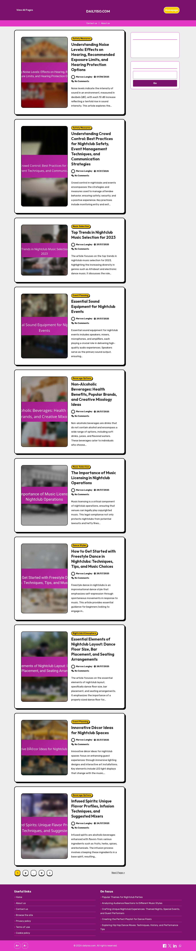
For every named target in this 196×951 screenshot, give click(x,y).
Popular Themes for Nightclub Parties (122, 897)
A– (25, 945)
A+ (17, 945)
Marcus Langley (84, 77)
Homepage (171, 10)
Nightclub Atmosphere (84, 633)
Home (19, 897)
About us (105, 23)
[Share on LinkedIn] (175, 945)
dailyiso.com (98, 11)
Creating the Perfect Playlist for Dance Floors (127, 919)
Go (155, 83)
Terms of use (23, 927)
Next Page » (118, 872)
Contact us (91, 23)
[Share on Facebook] (165, 945)
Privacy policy (23, 921)
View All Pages (25, 10)
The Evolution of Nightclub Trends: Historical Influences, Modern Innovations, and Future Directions (152, 48)
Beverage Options (82, 378)
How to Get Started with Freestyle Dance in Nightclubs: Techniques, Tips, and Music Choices (93, 559)
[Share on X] (170, 945)
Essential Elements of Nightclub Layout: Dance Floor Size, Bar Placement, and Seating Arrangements (93, 649)
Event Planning (80, 295)
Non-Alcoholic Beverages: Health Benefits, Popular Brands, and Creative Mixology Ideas (94, 394)
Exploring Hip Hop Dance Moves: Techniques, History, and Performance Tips (139, 927)
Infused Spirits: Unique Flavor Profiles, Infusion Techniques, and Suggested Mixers (92, 809)
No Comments (82, 81)
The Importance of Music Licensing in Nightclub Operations (93, 477)
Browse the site (24, 915)
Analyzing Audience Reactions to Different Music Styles (132, 903)
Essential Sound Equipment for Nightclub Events (93, 306)
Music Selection (81, 226)
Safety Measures (82, 38)
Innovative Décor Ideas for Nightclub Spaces (92, 730)
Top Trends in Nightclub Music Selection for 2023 (93, 235)
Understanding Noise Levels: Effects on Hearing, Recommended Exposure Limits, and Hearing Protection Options (93, 57)
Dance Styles (79, 545)
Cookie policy (23, 933)
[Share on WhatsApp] (180, 945)
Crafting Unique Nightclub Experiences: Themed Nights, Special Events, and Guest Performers (140, 911)
